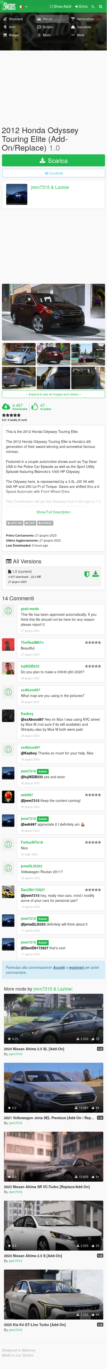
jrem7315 (28, 770)
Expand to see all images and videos (53, 394)
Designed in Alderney (19, 1350)
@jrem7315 (30, 800)
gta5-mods (30, 608)
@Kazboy (29, 752)
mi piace (45, 408)
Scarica (57, 160)
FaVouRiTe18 (32, 842)
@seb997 (28, 824)
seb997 (27, 794)
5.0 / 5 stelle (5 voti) (14, 419)
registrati (76, 967)
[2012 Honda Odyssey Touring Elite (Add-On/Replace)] (53, 312)
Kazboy (27, 713)
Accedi (59, 967)
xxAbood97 (30, 689)
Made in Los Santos (17, 1355)
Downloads (19, 408)
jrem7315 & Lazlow (50, 187)
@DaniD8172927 (34, 947)
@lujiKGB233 (32, 776)
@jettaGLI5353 (33, 924)
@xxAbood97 (32, 719)
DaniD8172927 (33, 889)
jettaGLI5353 (31, 865)
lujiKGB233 (30, 666)
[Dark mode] (93, 6)
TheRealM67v (32, 642)
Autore (42, 771)
